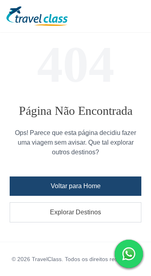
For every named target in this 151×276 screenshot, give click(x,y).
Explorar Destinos (75, 212)
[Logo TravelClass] (75, 16)
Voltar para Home (76, 186)
